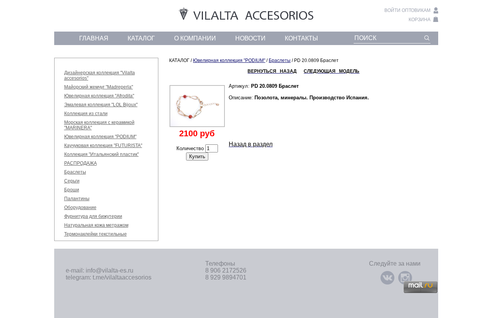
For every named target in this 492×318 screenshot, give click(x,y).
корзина (419, 19)
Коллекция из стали (86, 113)
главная (93, 38)
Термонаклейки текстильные (95, 234)
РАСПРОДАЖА (80, 163)
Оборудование (80, 207)
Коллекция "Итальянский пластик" (101, 154)
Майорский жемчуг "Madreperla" (98, 87)
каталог (141, 38)
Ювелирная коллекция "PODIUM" (100, 136)
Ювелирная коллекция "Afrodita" (99, 96)
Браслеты (75, 172)
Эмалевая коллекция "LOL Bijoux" (101, 104)
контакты (301, 38)
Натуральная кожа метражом (96, 225)
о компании (195, 38)
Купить (197, 156)
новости (250, 38)
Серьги (72, 181)
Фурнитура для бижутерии (93, 216)
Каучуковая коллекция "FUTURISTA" (103, 145)
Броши (71, 189)
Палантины (77, 198)
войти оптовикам (407, 10)
